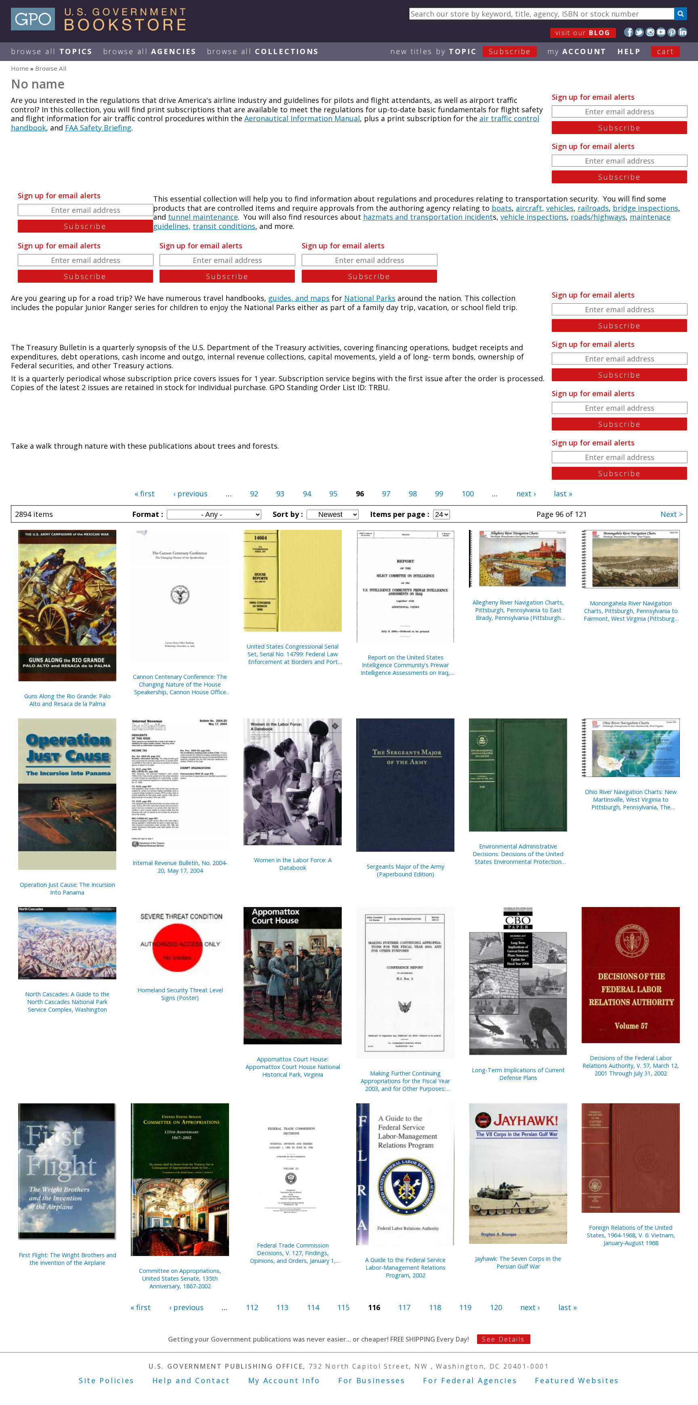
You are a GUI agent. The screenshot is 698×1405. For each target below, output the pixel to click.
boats (502, 208)
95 (333, 493)
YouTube (661, 32)
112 (252, 1307)
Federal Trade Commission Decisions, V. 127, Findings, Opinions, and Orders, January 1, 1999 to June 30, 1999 (293, 1252)
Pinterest (672, 32)
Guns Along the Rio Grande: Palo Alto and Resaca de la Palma (67, 700)
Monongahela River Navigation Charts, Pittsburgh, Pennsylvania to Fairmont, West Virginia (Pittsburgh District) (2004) (631, 610)
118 (435, 1307)
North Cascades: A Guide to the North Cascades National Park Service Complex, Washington (67, 1001)
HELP (629, 51)
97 (386, 493)
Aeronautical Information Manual (302, 118)
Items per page (398, 514)
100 (468, 493)
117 (404, 1307)
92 (254, 493)
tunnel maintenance (203, 217)
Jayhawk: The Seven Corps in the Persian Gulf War (518, 1262)
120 (496, 1307)
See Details (503, 1339)
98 (413, 493)
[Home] (102, 28)
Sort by (287, 514)
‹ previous (190, 493)
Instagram (650, 32)
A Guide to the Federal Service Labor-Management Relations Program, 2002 (405, 1267)
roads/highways (598, 217)
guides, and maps (299, 298)
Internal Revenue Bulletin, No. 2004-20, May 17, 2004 (179, 866)
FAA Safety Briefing (98, 127)
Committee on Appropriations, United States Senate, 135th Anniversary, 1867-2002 (180, 1278)
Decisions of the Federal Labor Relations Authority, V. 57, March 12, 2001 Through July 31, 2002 (630, 1065)
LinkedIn (682, 32)
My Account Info (284, 1380)
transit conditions (224, 226)
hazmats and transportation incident (428, 217)
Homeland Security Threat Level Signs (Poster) (180, 994)
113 (282, 1307)
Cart (665, 51)
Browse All (52, 51)
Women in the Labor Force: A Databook (293, 864)
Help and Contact (191, 1380)
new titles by (460, 51)
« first (145, 493)
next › (526, 493)
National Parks (369, 298)
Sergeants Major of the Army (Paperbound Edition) (405, 870)
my (577, 51)
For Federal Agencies (470, 1380)
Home (20, 68)
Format (146, 514)
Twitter (639, 32)
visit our (583, 32)
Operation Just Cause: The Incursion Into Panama (67, 888)
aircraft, (530, 208)
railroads (593, 208)
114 (313, 1307)
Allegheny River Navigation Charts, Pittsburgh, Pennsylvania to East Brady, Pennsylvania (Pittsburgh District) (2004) (518, 610)
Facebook (628, 32)
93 (280, 493)
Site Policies (107, 1380)
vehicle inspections (533, 217)
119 (465, 1307)
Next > (671, 514)
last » (563, 493)
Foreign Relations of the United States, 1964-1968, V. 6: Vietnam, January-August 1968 (631, 1235)
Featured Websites (577, 1380)
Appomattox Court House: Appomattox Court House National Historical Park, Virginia (293, 1066)
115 (343, 1307)
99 (439, 493)
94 (307, 493)
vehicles (560, 208)
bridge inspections (645, 208)
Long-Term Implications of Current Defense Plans (518, 1074)
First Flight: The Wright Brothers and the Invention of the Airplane (67, 1258)
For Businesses (372, 1380)
